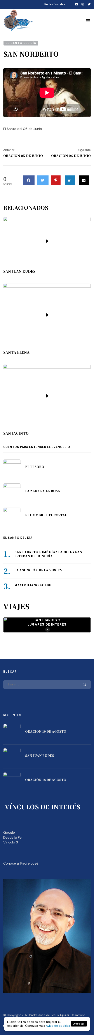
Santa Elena (16, 352)
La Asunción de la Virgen (38, 570)
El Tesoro (34, 466)
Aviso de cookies (58, 1026)
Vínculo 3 (10, 842)
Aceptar (79, 1023)
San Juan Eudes (19, 271)
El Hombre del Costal (46, 515)
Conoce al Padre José (20, 863)
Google (9, 832)
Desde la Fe (12, 837)
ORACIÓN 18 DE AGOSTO (45, 780)
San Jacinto (16, 433)
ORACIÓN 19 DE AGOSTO (45, 731)
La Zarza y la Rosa (42, 491)
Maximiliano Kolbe (32, 585)
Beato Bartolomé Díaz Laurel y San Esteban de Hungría (48, 554)
